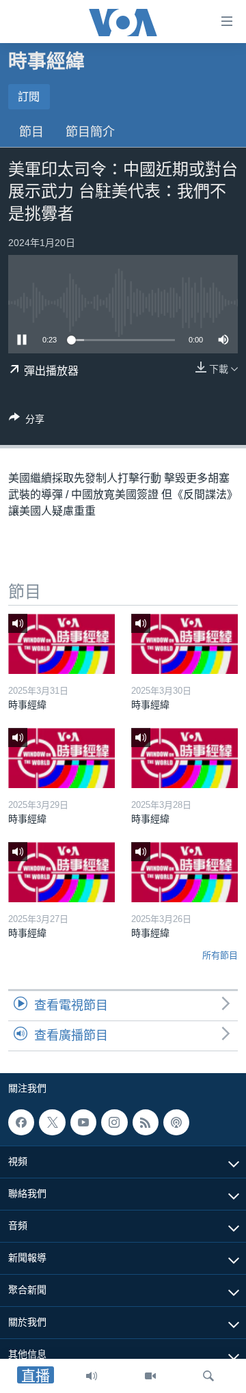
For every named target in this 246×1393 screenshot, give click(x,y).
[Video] (150, 1376)
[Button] (26, 421)
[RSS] (146, 1122)
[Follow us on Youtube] (83, 1122)
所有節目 (220, 955)
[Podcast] (176, 1122)
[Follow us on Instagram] (114, 1122)
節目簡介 (90, 132)
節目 (31, 132)
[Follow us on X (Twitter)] (52, 1122)
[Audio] (91, 1376)
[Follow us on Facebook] (21, 1122)
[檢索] (208, 1376)
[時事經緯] (61, 644)
